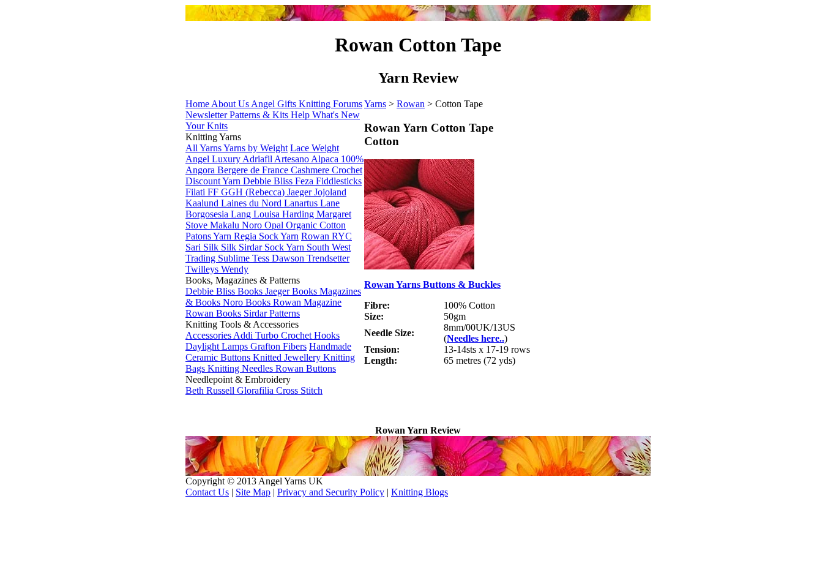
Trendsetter (328, 258)
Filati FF (203, 192)
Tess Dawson (279, 258)
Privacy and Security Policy (330, 492)
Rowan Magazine (307, 302)
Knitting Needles (241, 368)
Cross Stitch (299, 390)
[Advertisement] (507, 406)
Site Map (253, 492)
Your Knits (206, 126)
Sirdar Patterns (272, 313)
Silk (230, 247)
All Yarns (204, 148)
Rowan (411, 104)
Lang (242, 214)
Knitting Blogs (419, 492)
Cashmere (311, 170)
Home (198, 104)
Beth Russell (211, 390)
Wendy (234, 269)
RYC (342, 236)
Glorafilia (256, 390)
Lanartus (302, 203)
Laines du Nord (252, 203)
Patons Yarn (209, 236)
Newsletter (207, 115)
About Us (231, 104)
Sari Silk (203, 247)
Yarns (375, 104)
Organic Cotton (316, 225)
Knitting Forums (330, 104)
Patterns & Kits (260, 115)
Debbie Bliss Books (225, 291)
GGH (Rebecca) (254, 192)
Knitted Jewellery (288, 357)
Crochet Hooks (310, 335)
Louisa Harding (284, 214)
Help (301, 115)
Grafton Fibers (278, 346)
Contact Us (207, 492)
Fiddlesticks (339, 181)
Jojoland (330, 192)
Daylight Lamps (217, 346)
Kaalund (203, 203)
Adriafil (258, 159)
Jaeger (300, 192)
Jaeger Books (292, 291)
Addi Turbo (257, 335)
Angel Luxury (213, 159)
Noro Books (248, 302)
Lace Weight (314, 148)
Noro (253, 225)
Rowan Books (214, 313)
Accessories (209, 335)
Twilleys (203, 269)
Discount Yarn (214, 181)
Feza (305, 181)
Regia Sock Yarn (266, 236)
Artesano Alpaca (307, 159)
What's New (336, 115)
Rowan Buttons (305, 368)
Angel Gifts (275, 104)
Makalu (226, 225)
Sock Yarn (285, 247)
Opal (275, 225)
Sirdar (251, 247)
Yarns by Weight (255, 148)
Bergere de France (254, 170)
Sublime (235, 258)
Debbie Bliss (269, 181)
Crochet (347, 170)
